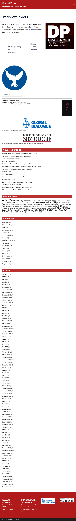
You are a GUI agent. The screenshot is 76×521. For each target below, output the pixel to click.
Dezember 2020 (6, 448)
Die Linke (17, 202)
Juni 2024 (5, 341)
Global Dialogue (62, 202)
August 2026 (5, 274)
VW (16, 212)
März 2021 (5, 440)
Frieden (4, 238)
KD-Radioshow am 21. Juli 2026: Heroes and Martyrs (17, 169)
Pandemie (66, 206)
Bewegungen (5, 230)
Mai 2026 (4, 282)
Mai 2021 (4, 435)
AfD (7, 200)
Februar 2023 (6, 383)
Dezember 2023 (6, 357)
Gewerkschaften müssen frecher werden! (13, 177)
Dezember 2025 (6, 295)
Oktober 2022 (6, 393)
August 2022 (5, 398)
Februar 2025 (6, 321)
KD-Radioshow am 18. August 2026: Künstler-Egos (16, 156)
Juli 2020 (4, 461)
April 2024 (5, 347)
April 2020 (5, 466)
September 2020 (6, 455)
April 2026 (5, 284)
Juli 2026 (4, 277)
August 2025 (5, 305)
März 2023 (5, 380)
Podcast (5, 208)
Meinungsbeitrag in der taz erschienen (14, 49)
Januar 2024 (5, 354)
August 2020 (5, 458)
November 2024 (6, 328)
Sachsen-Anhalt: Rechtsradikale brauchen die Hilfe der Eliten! (19, 153)
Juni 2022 (5, 404)
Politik (4, 253)
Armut (43, 200)
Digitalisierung (6, 235)
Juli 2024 (4, 339)
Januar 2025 (5, 323)
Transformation (48, 209)
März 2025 (5, 318)
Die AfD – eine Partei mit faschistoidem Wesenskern (17, 182)
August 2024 (5, 336)
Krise (35, 206)
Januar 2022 (5, 414)
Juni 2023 (5, 373)
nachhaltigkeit (55, 206)
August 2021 (5, 427)
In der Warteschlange (13, 204)
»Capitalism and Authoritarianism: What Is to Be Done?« (18, 187)
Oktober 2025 (6, 300)
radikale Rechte (31, 208)
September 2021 (6, 424)
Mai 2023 (4, 375)
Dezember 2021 (6, 417)
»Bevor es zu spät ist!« (8, 179)
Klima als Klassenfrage (8, 161)
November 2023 (6, 360)
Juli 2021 (4, 430)
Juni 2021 (5, 432)
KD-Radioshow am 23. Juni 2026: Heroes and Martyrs (17, 190)
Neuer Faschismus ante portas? (11, 159)
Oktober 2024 (6, 331)
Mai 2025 (4, 313)
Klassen (63, 204)
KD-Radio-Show (52, 204)
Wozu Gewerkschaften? (9, 174)
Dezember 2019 (6, 476)
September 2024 (6, 334)
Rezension (51, 208)
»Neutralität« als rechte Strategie (11, 184)
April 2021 (5, 437)
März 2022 (5, 409)
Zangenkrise (5, 264)
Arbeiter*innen (28, 200)
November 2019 (6, 479)
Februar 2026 (6, 290)
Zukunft (39, 212)
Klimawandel (27, 206)
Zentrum (30, 212)
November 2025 (6, 297)
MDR (47, 206)
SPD (15, 210)
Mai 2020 (4, 463)
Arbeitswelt (36, 200)
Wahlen (23, 212)
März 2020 (5, 468)
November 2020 (6, 450)
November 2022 (6, 391)
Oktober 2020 (6, 453)
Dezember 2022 (6, 388)
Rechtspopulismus (42, 208)
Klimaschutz (19, 206)
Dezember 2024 (6, 326)
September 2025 (6, 303)
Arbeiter (18, 200)
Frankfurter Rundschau (28, 202)
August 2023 (5, 367)
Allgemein (5, 222)
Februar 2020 (6, 471)
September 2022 (6, 396)
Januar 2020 (5, 474)
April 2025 (5, 316)
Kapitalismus (39, 204)
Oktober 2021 (6, 422)
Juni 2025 (5, 310)
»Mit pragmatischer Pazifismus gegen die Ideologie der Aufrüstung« (21, 166)
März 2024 (5, 349)
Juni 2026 (5, 279)
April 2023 (5, 378)
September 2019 (6, 484)
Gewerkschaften (46, 202)
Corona (4, 232)
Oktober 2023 (6, 362)
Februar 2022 (6, 411)
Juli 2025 (4, 308)
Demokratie (10, 202)
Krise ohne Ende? (7, 171)
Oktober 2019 (6, 481)
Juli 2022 (4, 401)
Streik (22, 210)
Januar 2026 (5, 292)
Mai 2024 (4, 344)
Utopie (62, 210)
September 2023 (6, 365)
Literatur (41, 206)
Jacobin (29, 204)
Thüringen (32, 210)
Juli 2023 (4, 370)
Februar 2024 (6, 352)
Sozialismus (63, 208)
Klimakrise (10, 206)
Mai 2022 (4, 406)
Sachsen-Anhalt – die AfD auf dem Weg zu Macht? (16, 164)
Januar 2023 (5, 386)
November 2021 (6, 419)
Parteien (4, 251)
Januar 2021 (5, 445)
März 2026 (5, 287)
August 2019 (5, 487)
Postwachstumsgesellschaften (17, 208)
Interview (23, 204)
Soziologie (7, 210)
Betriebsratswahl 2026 (54, 200)
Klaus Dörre (9, 3)
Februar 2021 (6, 443)
